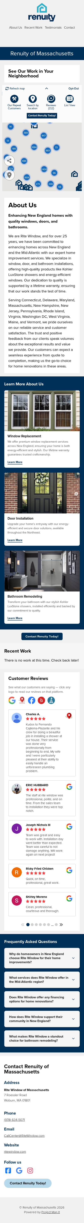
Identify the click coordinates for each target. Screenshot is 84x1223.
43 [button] (56, 924)
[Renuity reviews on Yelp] (41, 701)
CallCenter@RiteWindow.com (24, 1135)
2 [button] (32, 924)
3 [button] (36, 924)
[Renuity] (42, 12)
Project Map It (50, 1212)
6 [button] (48, 924)
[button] (22, 925)
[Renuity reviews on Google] (12, 701)
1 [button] (28, 924)
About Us (15, 28)
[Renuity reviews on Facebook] (31, 701)
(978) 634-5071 (14, 1119)
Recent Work (33, 28)
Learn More (15, 462)
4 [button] (40, 924)
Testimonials (53, 28)
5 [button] (44, 924)
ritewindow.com (15, 1151)
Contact (69, 28)
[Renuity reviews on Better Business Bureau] (51, 701)
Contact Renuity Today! (42, 636)
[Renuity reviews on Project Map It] (21, 701)
